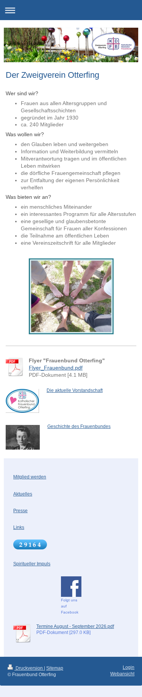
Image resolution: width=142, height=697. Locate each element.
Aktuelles (22, 494)
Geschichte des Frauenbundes (79, 426)
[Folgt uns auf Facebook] (71, 586)
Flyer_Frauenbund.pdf (56, 368)
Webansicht (122, 674)
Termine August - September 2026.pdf (75, 626)
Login (128, 667)
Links (18, 527)
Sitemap (54, 668)
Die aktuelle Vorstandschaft (75, 390)
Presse (20, 510)
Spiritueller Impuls (31, 563)
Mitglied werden (29, 477)
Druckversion (29, 668)
